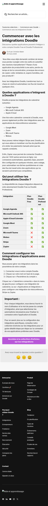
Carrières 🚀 (6, 387)
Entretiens (30, 449)
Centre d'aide (7, 471)
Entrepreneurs (7, 424)
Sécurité (5, 449)
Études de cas (32, 444)
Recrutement (7, 440)
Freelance (5, 429)
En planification (32, 419)
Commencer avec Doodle (29, 27)
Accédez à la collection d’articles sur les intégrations (24, 340)
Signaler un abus (8, 476)
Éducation (5, 444)
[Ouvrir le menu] (44, 4)
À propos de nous (8, 383)
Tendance (30, 415)
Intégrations (6, 420)
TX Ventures (6, 392)
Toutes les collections (9, 27)
